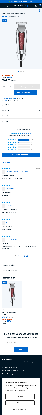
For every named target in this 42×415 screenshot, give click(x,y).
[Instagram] (2, 374)
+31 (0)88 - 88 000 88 (10, 367)
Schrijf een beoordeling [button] (21, 154)
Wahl (19, 16)
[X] (12, 374)
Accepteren (20, 396)
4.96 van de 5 (26, 133)
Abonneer (21, 349)
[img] (6, 168)
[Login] (36, 5)
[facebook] (7, 374)
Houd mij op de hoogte (25, 92)
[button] (2, 1)
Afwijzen (20, 403)
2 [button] (18, 256)
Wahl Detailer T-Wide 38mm (9, 314)
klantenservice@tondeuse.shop (14, 370)
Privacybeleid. (21, 390)
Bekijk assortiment (3, 6)
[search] (7, 5)
